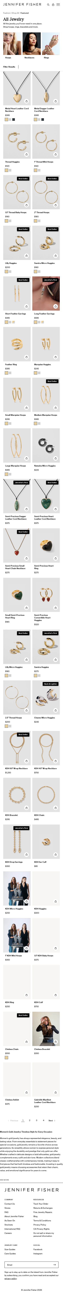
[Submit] (54, 1265)
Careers (8, 1233)
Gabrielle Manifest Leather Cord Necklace (45, 1101)
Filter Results (9, 67)
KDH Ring (9, 1002)
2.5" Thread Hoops (13, 718)
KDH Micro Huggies (14, 909)
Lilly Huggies (11, 263)
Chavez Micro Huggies (44, 718)
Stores (7, 1208)
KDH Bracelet (11, 815)
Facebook (37, 1249)
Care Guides (10, 1254)
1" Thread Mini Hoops (43, 162)
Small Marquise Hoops (15, 415)
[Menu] (58, 5)
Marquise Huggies (42, 364)
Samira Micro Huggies (44, 263)
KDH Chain (39, 815)
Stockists (9, 1225)
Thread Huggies (12, 162)
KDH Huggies (40, 909)
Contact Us (10, 1204)
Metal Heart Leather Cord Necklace (17, 109)
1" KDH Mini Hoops (13, 956)
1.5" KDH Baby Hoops (43, 956)
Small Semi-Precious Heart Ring (14, 616)
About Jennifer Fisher (14, 1216)
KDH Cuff (38, 1002)
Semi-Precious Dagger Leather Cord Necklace (15, 517)
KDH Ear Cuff (40, 862)
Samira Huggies (41, 667)
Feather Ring (11, 364)
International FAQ (12, 1229)
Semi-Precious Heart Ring (43, 567)
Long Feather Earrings (44, 314)
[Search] (48, 4)
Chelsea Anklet (12, 1100)
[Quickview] (26, 101)
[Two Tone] (13, 322)
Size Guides (10, 1249)
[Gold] (6, 119)
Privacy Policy (39, 1225)
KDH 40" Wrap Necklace (45, 768)
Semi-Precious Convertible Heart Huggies (42, 617)
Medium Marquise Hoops (45, 415)
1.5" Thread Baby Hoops (15, 212)
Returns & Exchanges (42, 1208)
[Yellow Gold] (6, 170)
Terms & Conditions (42, 1220)
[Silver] (10, 119)
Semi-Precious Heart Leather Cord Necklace (45, 517)
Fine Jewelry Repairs (42, 1212)
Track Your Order (40, 1204)
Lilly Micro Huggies (13, 667)
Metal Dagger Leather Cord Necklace (44, 109)
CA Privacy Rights (41, 1229)
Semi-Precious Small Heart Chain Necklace (15, 567)
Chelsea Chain (11, 1049)
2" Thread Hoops (41, 212)
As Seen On (10, 1220)
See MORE (4, 1180)
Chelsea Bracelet (42, 1049)
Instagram (37, 1254)
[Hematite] (13, 119)
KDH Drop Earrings (13, 862)
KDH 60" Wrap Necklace (16, 768)
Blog (35, 1216)
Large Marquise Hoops (15, 466)
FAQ (6, 1212)
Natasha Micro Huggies (45, 466)
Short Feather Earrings (15, 314)
